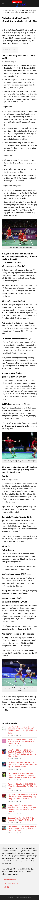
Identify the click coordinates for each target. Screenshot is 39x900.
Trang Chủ (7, 10)
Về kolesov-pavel (10, 880)
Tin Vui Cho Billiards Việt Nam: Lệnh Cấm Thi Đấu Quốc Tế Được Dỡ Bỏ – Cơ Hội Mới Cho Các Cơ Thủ (22, 765)
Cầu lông (15, 10)
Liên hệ (6, 887)
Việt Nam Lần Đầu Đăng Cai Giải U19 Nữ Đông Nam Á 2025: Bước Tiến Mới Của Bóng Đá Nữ (21, 742)
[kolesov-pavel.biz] (19, 3)
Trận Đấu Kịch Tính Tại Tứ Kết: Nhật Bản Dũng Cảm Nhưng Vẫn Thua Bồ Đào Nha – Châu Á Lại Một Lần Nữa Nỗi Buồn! (22, 730)
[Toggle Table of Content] (13, 50)
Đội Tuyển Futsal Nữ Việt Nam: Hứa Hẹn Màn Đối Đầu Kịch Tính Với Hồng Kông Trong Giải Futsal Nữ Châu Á (22, 797)
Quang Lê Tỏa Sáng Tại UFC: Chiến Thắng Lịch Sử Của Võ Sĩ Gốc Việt (21, 819)
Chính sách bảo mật (11, 883)
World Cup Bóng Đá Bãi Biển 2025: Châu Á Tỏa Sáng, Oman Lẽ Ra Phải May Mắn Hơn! (22, 786)
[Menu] (3, 3)
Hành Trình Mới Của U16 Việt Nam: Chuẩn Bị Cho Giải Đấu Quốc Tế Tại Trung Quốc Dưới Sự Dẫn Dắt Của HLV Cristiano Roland (22, 753)
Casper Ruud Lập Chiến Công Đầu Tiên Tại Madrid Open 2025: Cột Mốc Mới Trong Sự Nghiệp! (22, 829)
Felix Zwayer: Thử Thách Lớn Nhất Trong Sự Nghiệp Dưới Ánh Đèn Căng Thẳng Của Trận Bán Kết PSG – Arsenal (22, 775)
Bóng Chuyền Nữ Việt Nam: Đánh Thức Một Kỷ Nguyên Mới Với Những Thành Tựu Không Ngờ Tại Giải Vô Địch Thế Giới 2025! (22, 808)
